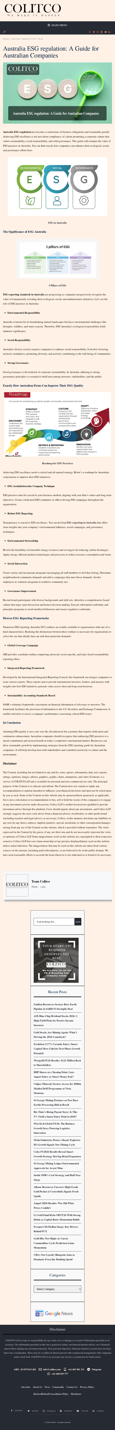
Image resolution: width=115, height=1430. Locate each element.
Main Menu (59, 25)
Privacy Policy (87, 1387)
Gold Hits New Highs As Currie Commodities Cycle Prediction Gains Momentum (54, 1243)
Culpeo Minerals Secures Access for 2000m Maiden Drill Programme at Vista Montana (57, 1088)
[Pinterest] (101, 32)
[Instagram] (97, 32)
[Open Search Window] (4, 32)
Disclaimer (76, 1393)
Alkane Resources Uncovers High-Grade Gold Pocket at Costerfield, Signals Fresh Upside (56, 1191)
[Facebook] (90, 32)
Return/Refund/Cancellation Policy (51, 1393)
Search (77, 921)
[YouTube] (105, 32)
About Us (37, 1387)
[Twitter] (94, 32)
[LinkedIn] (109, 32)
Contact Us (72, 1387)
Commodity (58, 1387)
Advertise (25, 1387)
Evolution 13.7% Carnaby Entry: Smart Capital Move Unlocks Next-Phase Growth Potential (57, 1048)
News (47, 1387)
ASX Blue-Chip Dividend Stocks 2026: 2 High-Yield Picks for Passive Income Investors (55, 1020)
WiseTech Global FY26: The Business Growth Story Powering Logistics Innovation (54, 1128)
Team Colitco (16, 39)
